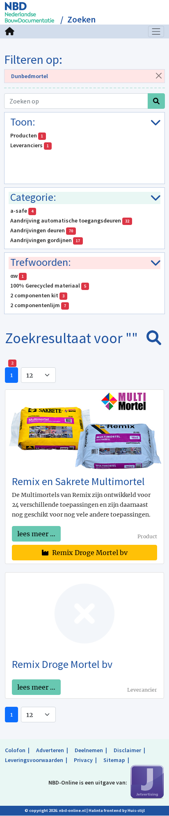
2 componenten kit (37, 295)
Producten (26, 135)
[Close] (158, 75)
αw (17, 275)
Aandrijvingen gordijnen (45, 240)
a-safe (21, 210)
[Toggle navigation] (156, 31)
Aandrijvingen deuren (41, 230)
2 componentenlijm (38, 305)
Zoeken (81, 19)
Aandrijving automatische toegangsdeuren (69, 220)
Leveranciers (29, 145)
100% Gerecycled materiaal (48, 285)
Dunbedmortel (29, 76)
